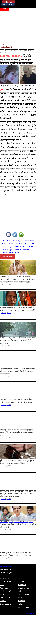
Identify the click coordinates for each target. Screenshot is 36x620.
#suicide (26, 249)
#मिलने (22, 246)
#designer (4, 249)
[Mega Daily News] (8, 6)
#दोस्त (17, 246)
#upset (10, 252)
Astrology (4, 588)
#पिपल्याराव (3, 243)
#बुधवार (11, 246)
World (2, 594)
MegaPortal (30, 613)
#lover (16, 252)
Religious (21, 600)
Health (3, 600)
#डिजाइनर (24, 243)
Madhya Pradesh (6, 47)
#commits (17, 249)
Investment (22, 597)
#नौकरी (11, 243)
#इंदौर (32, 240)
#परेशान (26, 240)
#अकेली (17, 243)
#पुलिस (20, 240)
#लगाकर (31, 243)
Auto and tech (6, 597)
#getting (3, 252)
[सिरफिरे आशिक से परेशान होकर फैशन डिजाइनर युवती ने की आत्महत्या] (8, 235)
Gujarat (21, 581)
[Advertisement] (18, 30)
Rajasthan (22, 584)
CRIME (20, 578)
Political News (6, 581)
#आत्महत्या (3, 246)
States (20, 604)
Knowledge (4, 578)
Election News (23, 594)
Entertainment (6, 604)
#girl (11, 249)
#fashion (31, 246)
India (20, 591)
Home (2, 44)
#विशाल (8, 240)
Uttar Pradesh (23, 588)
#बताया (2, 240)
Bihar (2, 584)
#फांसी (15, 240)
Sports (2, 607)
